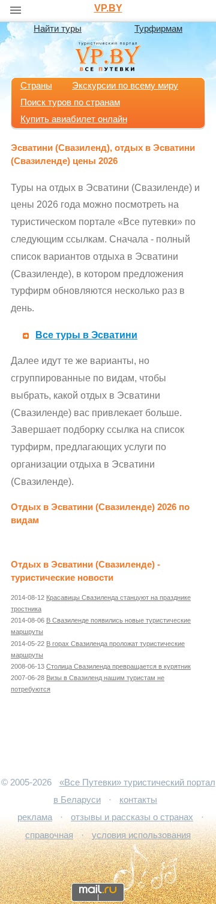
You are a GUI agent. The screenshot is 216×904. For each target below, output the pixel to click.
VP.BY (108, 8)
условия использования (141, 835)
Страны (36, 85)
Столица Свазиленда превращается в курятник (118, 666)
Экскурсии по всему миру (125, 85)
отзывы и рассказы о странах (132, 817)
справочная (49, 835)
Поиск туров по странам (70, 102)
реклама (34, 817)
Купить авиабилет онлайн (73, 119)
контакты (138, 800)
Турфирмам (158, 29)
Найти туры (58, 29)
